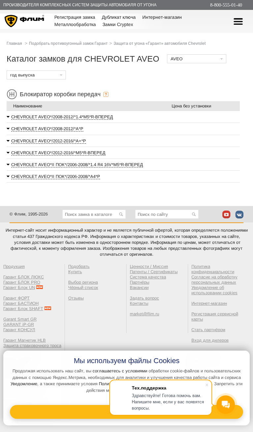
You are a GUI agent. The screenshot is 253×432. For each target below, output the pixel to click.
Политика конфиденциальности (212, 269)
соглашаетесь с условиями (120, 370)
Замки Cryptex (117, 24)
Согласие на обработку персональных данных (214, 279)
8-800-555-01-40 (226, 5)
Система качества (148, 276)
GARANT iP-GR (18, 324)
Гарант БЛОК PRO (21, 282)
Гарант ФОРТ (16, 298)
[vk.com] (239, 214)
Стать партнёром (208, 329)
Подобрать (79, 266)
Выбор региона (83, 282)
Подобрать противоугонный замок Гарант (68, 43)
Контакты (139, 303)
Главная (14, 43)
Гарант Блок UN (19, 287)
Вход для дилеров (210, 340)
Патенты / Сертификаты (154, 271)
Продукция (14, 266)
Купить (75, 271)
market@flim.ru (144, 313)
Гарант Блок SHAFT (23, 308)
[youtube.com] (226, 214)
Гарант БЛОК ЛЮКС (23, 276)
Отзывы (76, 298)
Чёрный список (83, 287)
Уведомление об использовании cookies (214, 290)
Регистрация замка (74, 17)
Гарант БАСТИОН (21, 303)
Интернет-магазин (162, 17)
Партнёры (139, 282)
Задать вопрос (144, 298)
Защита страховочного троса (32, 345)
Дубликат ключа (119, 17)
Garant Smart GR (20, 319)
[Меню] (238, 21)
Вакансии (139, 287)
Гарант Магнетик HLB (24, 340)
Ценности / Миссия (149, 266)
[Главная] (24, 22)
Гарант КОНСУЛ (19, 329)
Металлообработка (75, 24)
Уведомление (24, 383)
